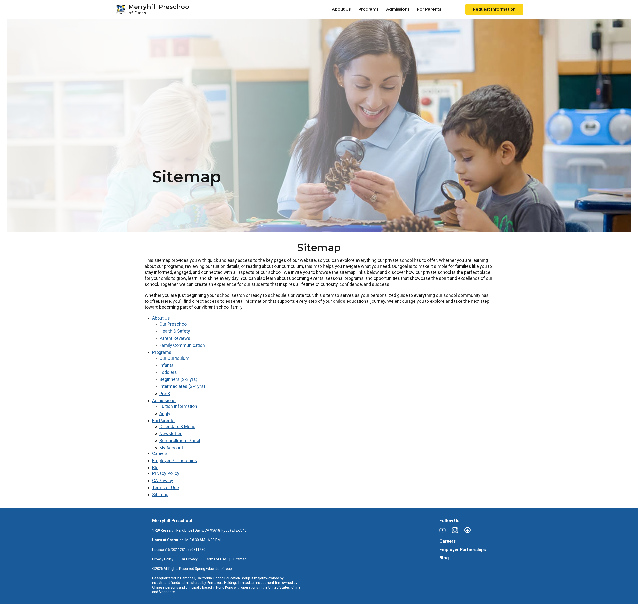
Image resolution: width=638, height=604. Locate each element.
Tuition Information (178, 406)
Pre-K (165, 393)
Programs (161, 352)
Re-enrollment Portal (180, 440)
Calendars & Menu (177, 426)
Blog (156, 467)
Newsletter (171, 433)
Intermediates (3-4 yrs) (182, 386)
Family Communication (182, 345)
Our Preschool (174, 324)
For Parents (163, 420)
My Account (171, 447)
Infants (167, 365)
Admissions (164, 400)
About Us (161, 318)
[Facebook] (467, 530)
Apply (165, 413)
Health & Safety (175, 331)
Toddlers (168, 372)
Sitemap (160, 494)
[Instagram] (455, 530)
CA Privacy (162, 480)
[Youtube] (442, 530)
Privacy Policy (165, 473)
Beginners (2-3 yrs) (178, 379)
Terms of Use (165, 487)
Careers (160, 453)
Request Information (494, 9)
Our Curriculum (174, 358)
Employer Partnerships (174, 460)
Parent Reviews (175, 338)
